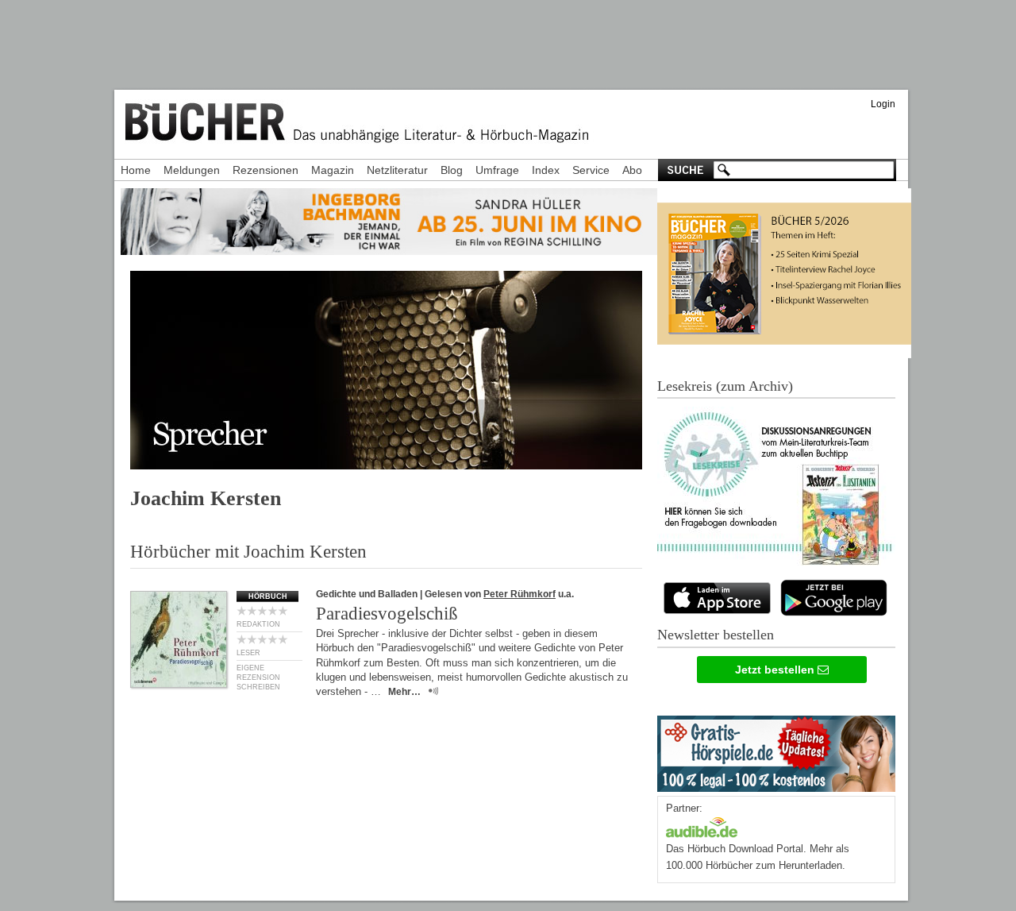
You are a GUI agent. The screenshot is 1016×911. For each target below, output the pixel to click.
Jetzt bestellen (776, 669)
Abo (632, 170)
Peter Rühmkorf (519, 594)
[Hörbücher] (701, 826)
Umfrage (497, 170)
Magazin (332, 170)
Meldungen (192, 170)
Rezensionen (265, 170)
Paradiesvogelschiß (387, 613)
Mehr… (404, 691)
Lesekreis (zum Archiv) (725, 386)
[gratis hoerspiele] (776, 750)
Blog (452, 170)
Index (546, 170)
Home (136, 170)
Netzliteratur (397, 170)
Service (591, 170)
